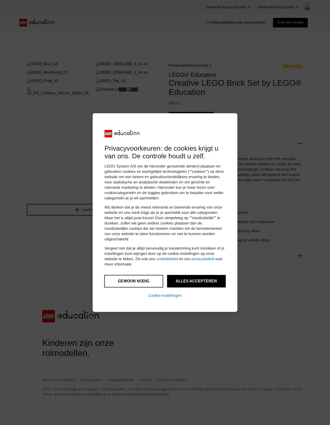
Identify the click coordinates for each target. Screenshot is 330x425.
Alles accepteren (196, 281)
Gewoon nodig (133, 281)
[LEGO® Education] (122, 134)
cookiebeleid (167, 259)
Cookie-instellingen (165, 295)
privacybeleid (203, 259)
